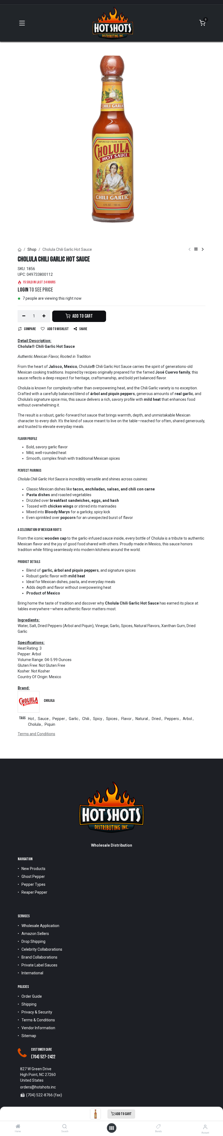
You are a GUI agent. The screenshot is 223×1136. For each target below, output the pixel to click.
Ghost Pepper (33, 876)
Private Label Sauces (39, 965)
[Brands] (158, 1127)
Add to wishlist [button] (58, 329)
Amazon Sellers (35, 933)
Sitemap (28, 1036)
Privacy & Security (36, 1012)
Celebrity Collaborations (41, 949)
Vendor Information (38, 1028)
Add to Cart (123, 1114)
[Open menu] (111, 1128)
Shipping (28, 1004)
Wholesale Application (40, 926)
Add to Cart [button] (82, 316)
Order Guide (31, 996)
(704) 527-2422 (43, 1057)
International (32, 973)
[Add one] (44, 316)
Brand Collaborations (39, 957)
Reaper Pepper (34, 892)
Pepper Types (33, 884)
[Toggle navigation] (22, 23)
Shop (31, 249)
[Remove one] (24, 316)
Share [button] (83, 329)
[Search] (64, 1127)
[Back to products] (196, 249)
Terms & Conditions (38, 1020)
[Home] (18, 1127)
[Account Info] (205, 1127)
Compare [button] (30, 329)
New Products (33, 868)
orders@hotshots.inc (38, 1087)
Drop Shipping (33, 941)
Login (23, 289)
